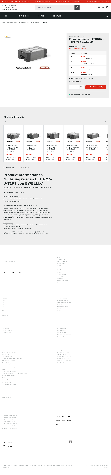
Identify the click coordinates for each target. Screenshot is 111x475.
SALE (59, 257)
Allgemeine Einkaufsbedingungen (12, 358)
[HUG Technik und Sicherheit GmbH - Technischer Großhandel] (10, 7)
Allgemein (5, 315)
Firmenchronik (6, 365)
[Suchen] (77, 7)
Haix (3, 311)
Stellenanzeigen (6, 397)
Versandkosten (61, 328)
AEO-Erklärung (6, 382)
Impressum (5, 350)
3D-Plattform (5, 328)
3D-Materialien (6, 332)
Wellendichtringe (62, 268)
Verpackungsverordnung (9, 384)
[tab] (8, 168)
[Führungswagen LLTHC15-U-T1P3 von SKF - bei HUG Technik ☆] (32, 51)
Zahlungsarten (61, 330)
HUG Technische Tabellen (65, 311)
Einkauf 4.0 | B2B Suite (64, 302)
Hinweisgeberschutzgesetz (10, 367)
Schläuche (60, 276)
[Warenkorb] (99, 7)
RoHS (3, 369)
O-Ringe (59, 265)
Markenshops (8, 295)
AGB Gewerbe (6, 354)
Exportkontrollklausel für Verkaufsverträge (14, 373)
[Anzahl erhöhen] (77, 87)
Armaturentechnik (62, 274)
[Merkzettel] (107, 7)
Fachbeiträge (61, 308)
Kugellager (60, 270)
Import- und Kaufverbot (9, 371)
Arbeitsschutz (61, 259)
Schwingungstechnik (63, 280)
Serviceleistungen (62, 306)
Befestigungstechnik (63, 282)
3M (3, 306)
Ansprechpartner (62, 298)
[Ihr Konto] (103, 7)
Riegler (4, 302)
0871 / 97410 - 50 (10, 261)
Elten (3, 308)
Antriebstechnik (62, 263)
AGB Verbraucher (7, 356)
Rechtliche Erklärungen (9, 352)
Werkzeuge (60, 285)
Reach (4, 377)
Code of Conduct (7, 380)
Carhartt (4, 298)
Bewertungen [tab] (24, 167)
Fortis (3, 300)
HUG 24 (59, 304)
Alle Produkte (6, 313)
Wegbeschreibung (62, 300)
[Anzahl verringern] (71, 87)
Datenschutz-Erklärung (9, 360)
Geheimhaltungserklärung (9, 362)
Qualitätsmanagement (8, 375)
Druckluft (60, 278)
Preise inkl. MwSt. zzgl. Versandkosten (81, 78)
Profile (59, 272)
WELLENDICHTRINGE (30, 205)
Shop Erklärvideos (62, 336)
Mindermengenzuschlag (64, 334)
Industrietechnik (62, 261)
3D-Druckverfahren (7, 330)
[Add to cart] (19, 159)
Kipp (3, 304)
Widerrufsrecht (61, 332)
